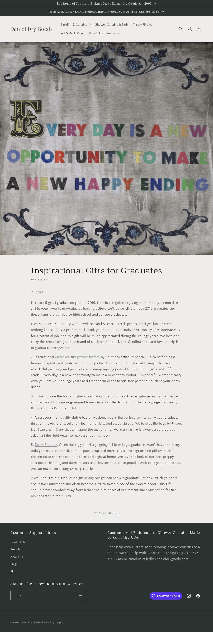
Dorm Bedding (46, 445)
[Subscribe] (80, 595)
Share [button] (40, 292)
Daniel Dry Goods (30, 622)
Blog (13, 571)
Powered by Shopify (52, 622)
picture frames (88, 357)
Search (15, 549)
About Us (16, 557)
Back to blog (109, 513)
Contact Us (17, 542)
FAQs (13, 564)
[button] (75, 24)
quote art (62, 357)
